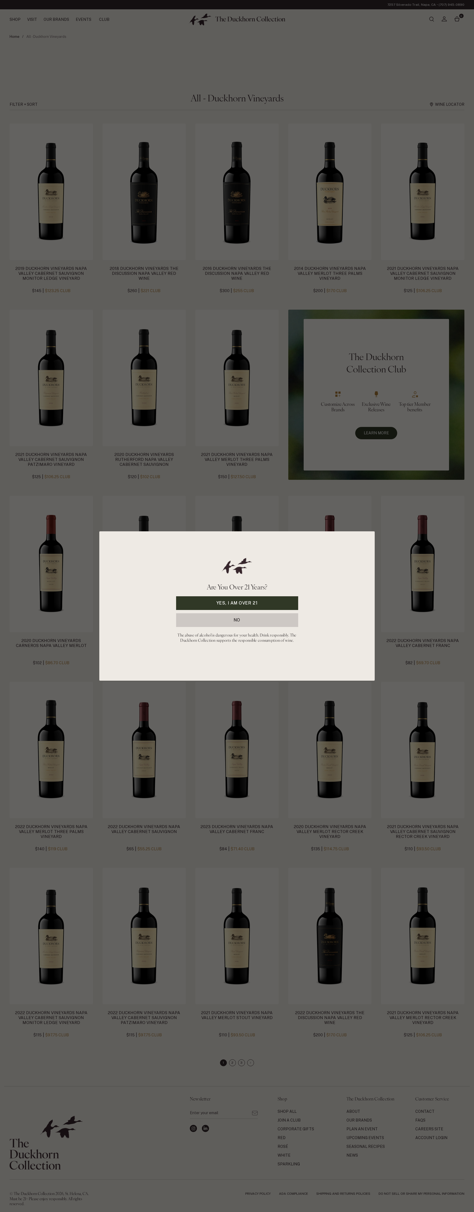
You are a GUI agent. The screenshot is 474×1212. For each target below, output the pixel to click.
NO (237, 620)
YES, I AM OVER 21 (237, 603)
